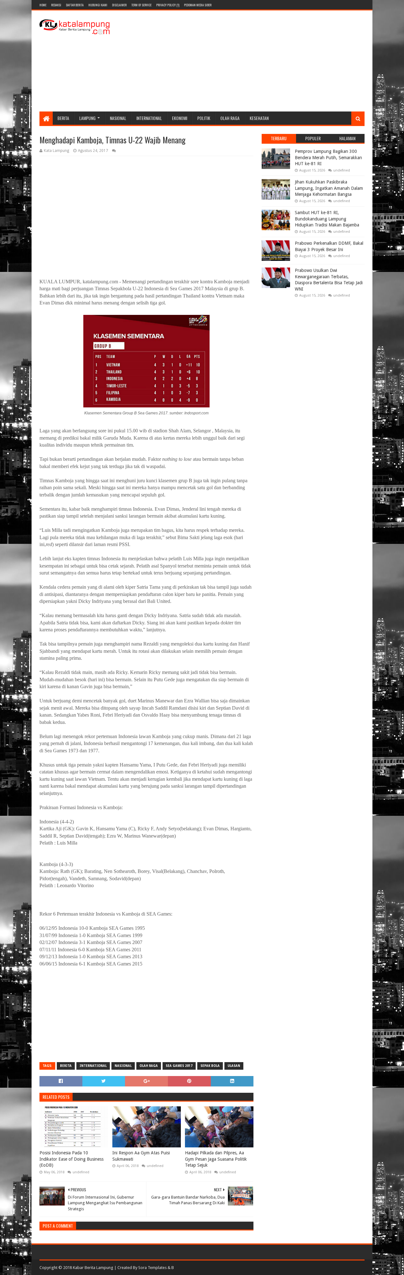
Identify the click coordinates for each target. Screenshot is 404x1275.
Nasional (118, 118)
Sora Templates (152, 1267)
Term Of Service (141, 5)
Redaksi (56, 5)
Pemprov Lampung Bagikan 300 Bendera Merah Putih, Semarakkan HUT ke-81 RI (328, 157)
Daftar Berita (75, 5)
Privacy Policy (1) (167, 5)
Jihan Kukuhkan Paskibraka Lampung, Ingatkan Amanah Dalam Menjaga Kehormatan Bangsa (329, 188)
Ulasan (234, 1066)
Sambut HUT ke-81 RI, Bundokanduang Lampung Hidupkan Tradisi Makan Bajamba (327, 218)
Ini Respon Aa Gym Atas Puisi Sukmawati (141, 1156)
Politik (203, 118)
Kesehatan (259, 118)
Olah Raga (230, 118)
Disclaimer (119, 5)
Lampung (87, 118)
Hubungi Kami (97, 5)
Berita (63, 118)
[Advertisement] (250, 61)
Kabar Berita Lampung (93, 1267)
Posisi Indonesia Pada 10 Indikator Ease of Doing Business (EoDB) (71, 1159)
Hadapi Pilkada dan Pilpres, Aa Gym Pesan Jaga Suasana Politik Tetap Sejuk (216, 1159)
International (149, 118)
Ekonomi (179, 118)
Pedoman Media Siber (197, 5)
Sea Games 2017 (179, 1066)
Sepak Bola (210, 1066)
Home (42, 5)
